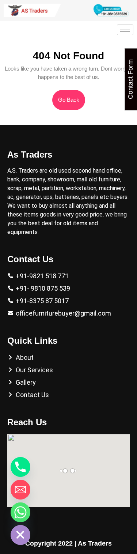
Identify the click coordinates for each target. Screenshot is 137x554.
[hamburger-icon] (125, 30)
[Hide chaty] (20, 535)
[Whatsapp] (20, 512)
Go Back (71, 96)
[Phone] (20, 467)
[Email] (20, 490)
